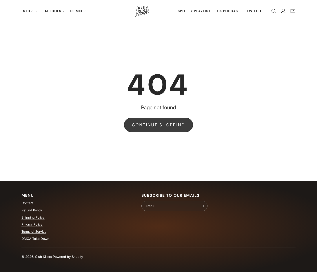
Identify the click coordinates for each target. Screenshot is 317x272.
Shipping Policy (33, 217)
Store (29, 11)
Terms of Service (33, 231)
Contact (27, 203)
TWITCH (254, 11)
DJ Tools (52, 11)
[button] (273, 11)
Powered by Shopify (68, 257)
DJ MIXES (78, 11)
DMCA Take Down (35, 239)
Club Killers (44, 257)
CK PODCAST (228, 11)
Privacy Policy (32, 224)
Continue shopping (158, 125)
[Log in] (283, 11)
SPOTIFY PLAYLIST (194, 11)
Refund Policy (31, 210)
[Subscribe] (203, 206)
